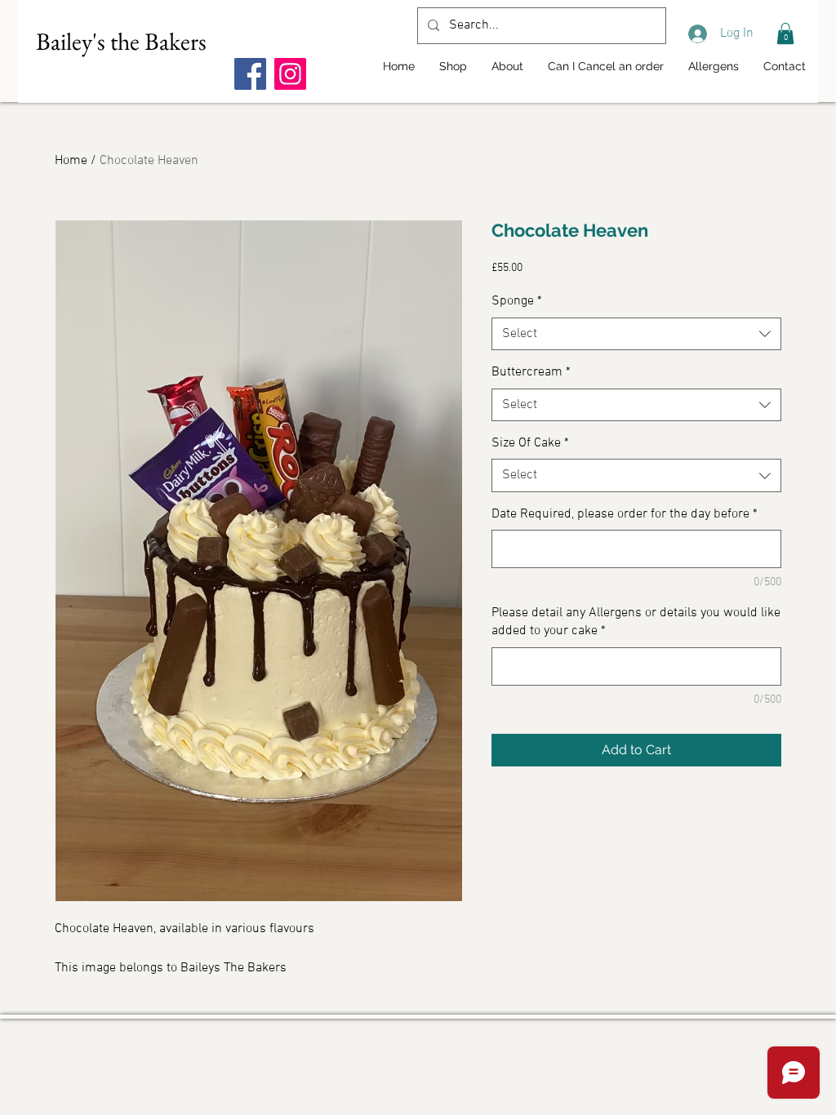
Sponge (516, 301)
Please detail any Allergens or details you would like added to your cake (635, 622)
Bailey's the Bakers (121, 41)
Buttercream (531, 372)
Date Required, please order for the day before (624, 514)
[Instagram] (290, 74)
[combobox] (636, 334)
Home (71, 161)
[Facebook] (250, 74)
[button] (785, 33)
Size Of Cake (530, 443)
